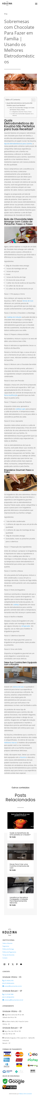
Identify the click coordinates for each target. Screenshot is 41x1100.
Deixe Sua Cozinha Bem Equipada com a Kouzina (23, 114)
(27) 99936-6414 (9, 983)
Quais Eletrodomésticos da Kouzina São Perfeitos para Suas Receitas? (19, 104)
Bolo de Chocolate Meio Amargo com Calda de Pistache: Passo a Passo (22, 108)
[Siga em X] (12, 964)
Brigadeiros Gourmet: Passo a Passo (22, 111)
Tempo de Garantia (8, 955)
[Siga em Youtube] (21, 964)
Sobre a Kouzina (7, 943)
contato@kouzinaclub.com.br (13, 986)
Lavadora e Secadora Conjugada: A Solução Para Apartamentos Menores (19, 900)
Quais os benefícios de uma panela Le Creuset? (20, 834)
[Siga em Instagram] (4, 964)
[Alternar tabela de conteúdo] (32, 100)
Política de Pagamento (9, 952)
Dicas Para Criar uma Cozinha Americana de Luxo (19, 866)
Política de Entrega (8, 949)
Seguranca (6, 946)
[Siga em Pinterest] (17, 964)
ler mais (13, 837)
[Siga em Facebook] (8, 964)
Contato (5, 958)
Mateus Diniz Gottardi (25, 1093)
